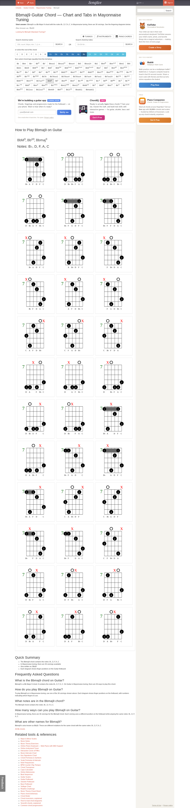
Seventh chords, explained (31, 803)
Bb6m (19, 68)
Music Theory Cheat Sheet (31, 791)
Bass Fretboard (26, 784)
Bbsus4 (72, 64)
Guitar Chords (29, 8)
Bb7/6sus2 (54, 77)
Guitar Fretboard (27, 779)
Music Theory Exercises (30, 744)
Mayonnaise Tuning (43, 8)
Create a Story (155, 47)
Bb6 (128, 64)
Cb (50, 54)
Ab (78, 54)
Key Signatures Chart (29, 755)
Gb (73, 54)
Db (56, 54)
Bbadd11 (79, 90)
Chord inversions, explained (31, 798)
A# (118, 54)
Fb (67, 54)
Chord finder (25, 796)
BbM (35, 68)
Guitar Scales (26, 777)
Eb (62, 54)
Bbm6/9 (51, 90)
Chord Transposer (27, 767)
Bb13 (69, 89)
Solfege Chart (26, 786)
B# (123, 54)
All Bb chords (20, 729)
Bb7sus (40, 81)
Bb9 (60, 89)
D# (95, 54)
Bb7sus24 (109, 77)
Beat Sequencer (27, 774)
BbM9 (86, 85)
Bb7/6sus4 (65, 77)
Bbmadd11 (90, 90)
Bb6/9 (27, 68)
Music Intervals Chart (28, 753)
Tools (32, 3)
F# (106, 54)
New (22, 3)
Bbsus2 (52, 64)
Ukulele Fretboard (27, 782)
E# (101, 54)
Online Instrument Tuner (30, 748)
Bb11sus (29, 90)
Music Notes (25, 741)
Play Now (155, 85)
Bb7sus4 (88, 77)
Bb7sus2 (98, 77)
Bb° (44, 64)
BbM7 (64, 72)
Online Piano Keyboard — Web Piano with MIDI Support (42, 746)
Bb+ (30, 64)
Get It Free (97, 118)
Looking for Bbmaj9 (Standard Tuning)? (31, 32)
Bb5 (79, 64)
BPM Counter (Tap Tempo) (31, 765)
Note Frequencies (27, 763)
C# (89, 54)
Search (58, 44)
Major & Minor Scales (29, 739)
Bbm (24, 64)
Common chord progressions (32, 805)
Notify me (64, 112)
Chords (18, 8)
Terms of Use (156, 805)
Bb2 (96, 64)
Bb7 (43, 68)
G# (112, 54)
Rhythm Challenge (28, 789)
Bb (84, 54)
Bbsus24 (88, 64)
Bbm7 (74, 72)
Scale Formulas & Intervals (31, 760)
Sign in (170, 3)
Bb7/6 (44, 77)
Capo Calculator (27, 770)
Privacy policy (49, 117)
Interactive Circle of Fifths (30, 751)
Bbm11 (65, 85)
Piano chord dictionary (29, 794)
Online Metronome (28, 772)
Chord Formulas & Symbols (31, 758)
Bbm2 (121, 64)
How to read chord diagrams (31, 801)
